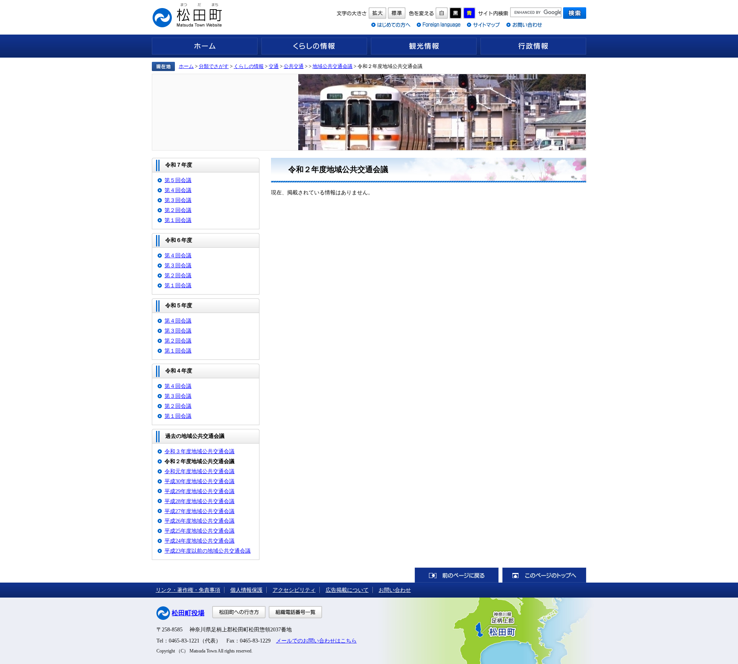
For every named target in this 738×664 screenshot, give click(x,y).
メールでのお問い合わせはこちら (316, 641)
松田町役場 (188, 613)
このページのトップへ (544, 575)
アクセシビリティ (294, 590)
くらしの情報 (314, 46)
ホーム (205, 46)
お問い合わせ (395, 590)
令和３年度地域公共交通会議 (199, 451)
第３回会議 (178, 200)
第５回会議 (178, 180)
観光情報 (424, 46)
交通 (274, 66)
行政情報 (533, 46)
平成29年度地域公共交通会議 (199, 491)
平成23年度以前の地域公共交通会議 (208, 551)
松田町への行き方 (239, 612)
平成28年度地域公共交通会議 (199, 501)
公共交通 (294, 66)
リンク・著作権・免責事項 (188, 590)
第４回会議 (178, 190)
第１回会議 (178, 220)
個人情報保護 (246, 590)
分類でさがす (214, 66)
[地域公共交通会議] (369, 112)
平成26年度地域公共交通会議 (199, 521)
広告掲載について (347, 590)
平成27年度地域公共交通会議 (199, 511)
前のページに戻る (457, 575)
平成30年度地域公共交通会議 (199, 481)
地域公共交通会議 (332, 66)
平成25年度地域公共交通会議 (199, 531)
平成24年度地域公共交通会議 (199, 541)
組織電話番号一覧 (295, 612)
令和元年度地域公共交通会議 (199, 471)
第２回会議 (178, 210)
